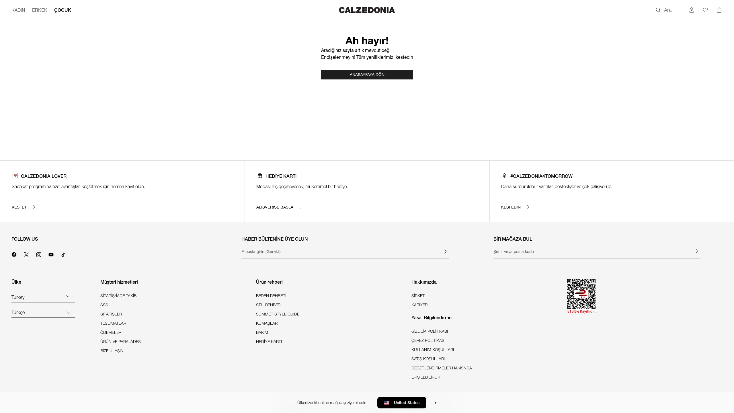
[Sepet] (719, 10)
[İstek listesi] (705, 10)
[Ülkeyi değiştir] (68, 296)
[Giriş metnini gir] (445, 251)
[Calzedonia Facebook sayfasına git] (14, 253)
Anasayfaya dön (367, 74)
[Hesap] (691, 10)
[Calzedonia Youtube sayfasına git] (51, 253)
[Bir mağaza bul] (697, 251)
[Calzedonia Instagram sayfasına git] (38, 253)
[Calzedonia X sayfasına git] (26, 253)
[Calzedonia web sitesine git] (367, 10)
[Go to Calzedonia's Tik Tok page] (63, 253)
